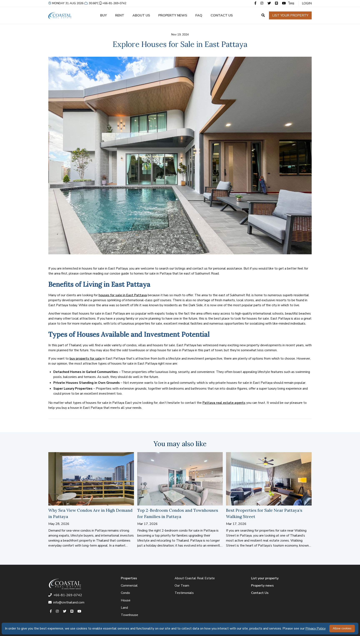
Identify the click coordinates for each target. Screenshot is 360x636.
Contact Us (260, 593)
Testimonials (184, 593)
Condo (125, 593)
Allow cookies (342, 628)
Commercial (129, 585)
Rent (119, 15)
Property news (172, 15)
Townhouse (129, 615)
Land (124, 607)
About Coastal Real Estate (195, 578)
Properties (129, 578)
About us (141, 15)
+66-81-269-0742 (114, 3)
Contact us (222, 15)
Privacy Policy (315, 628)
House (125, 600)
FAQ (198, 15)
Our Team (182, 585)
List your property (290, 15)
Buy (103, 15)
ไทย (291, 3)
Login (307, 3)
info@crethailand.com (68, 602)
